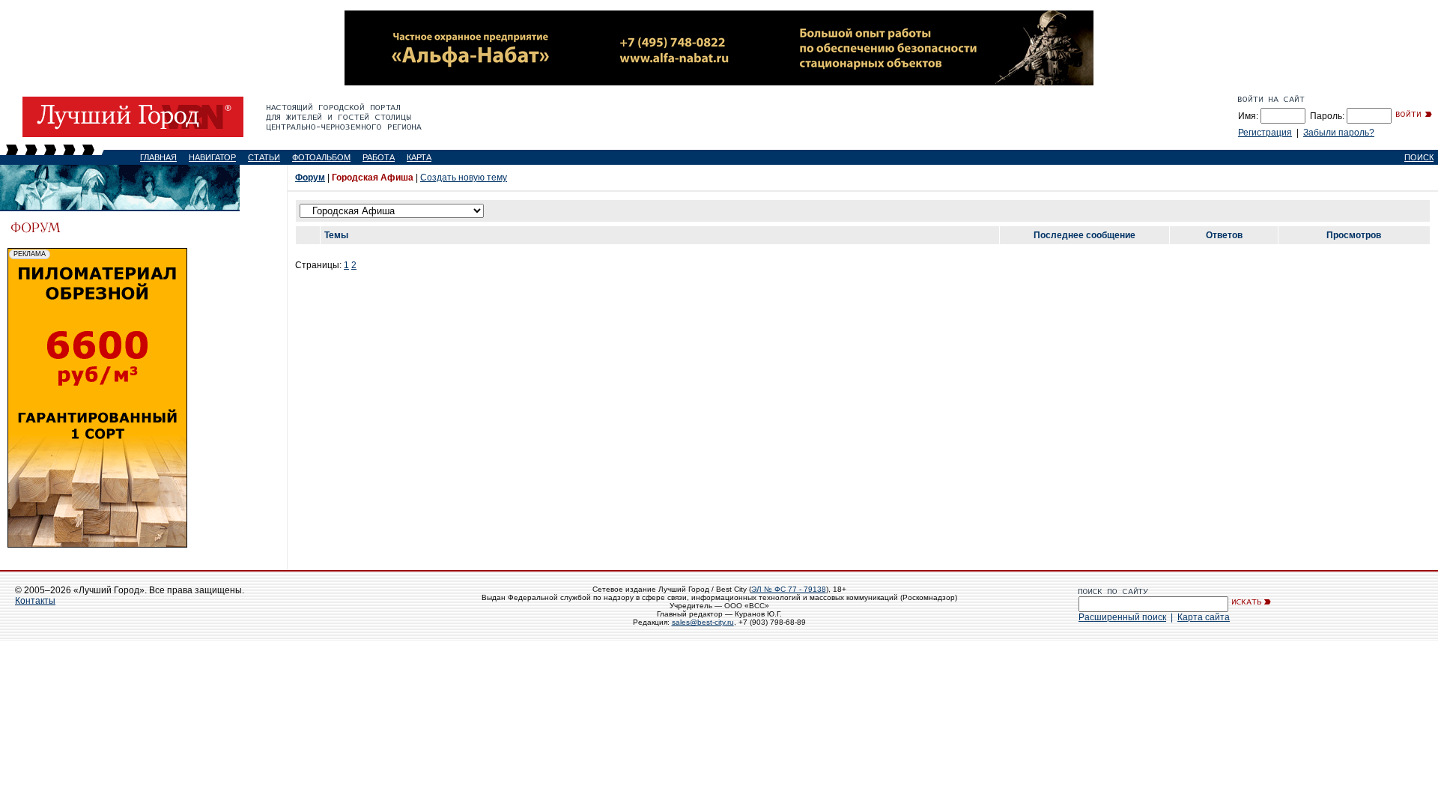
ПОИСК (1419, 157)
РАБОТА (378, 157)
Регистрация (1265, 132)
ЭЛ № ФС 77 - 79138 (788, 589)
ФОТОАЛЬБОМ (321, 157)
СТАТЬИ (264, 157)
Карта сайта (1203, 617)
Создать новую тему (463, 177)
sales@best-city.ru (703, 622)
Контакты (35, 601)
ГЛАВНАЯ (158, 157)
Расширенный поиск (1122, 617)
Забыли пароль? (1338, 132)
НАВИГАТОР (212, 157)
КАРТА (419, 157)
